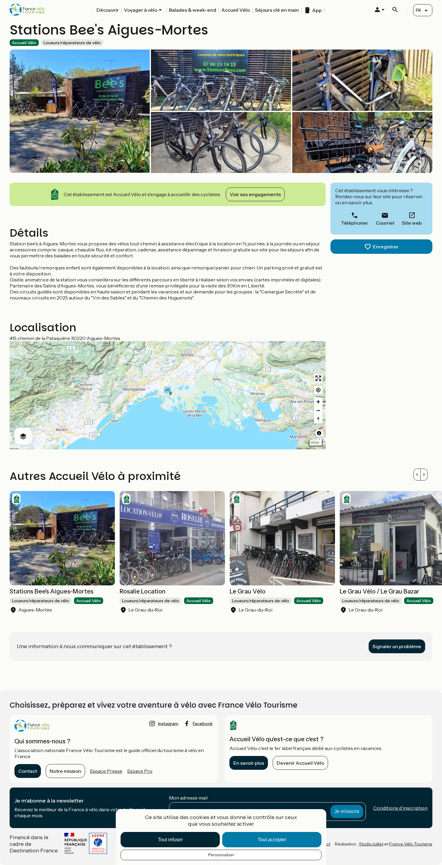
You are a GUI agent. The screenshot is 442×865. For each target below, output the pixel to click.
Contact (27, 771)
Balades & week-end (192, 10)
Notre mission (65, 771)
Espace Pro (139, 771)
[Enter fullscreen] (318, 378)
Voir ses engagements (255, 194)
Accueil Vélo (235, 10)
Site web (412, 223)
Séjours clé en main (277, 10)
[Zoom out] (318, 410)
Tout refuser (170, 839)
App (317, 10)
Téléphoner (354, 223)
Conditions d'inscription (400, 808)
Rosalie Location (142, 591)
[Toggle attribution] (319, 433)
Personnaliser (221, 854)
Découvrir (108, 10)
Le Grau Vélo (248, 591)
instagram (168, 723)
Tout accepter (272, 839)
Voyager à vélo (140, 10)
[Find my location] (318, 390)
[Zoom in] (318, 401)
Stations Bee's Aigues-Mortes (52, 591)
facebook (203, 723)
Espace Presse (106, 771)
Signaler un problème (397, 646)
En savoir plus (248, 763)
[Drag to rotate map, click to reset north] (318, 419)
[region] (168, 395)
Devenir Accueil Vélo (300, 763)
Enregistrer (386, 247)
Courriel (385, 223)
